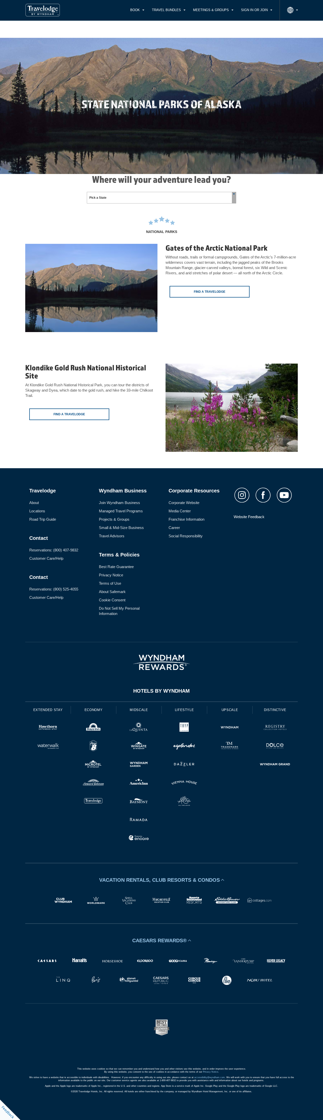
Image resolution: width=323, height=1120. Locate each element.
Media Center (180, 511)
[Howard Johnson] (93, 783)
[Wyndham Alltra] (184, 801)
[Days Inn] (93, 728)
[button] (161, 879)
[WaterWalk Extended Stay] (48, 746)
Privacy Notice (111, 575)
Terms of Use (110, 583)
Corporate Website (184, 502)
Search (279, 29)
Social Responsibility (186, 536)
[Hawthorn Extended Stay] (48, 728)
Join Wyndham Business (119, 502)
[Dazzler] (184, 765)
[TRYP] (184, 728)
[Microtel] (93, 765)
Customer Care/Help (46, 558)
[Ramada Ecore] (139, 838)
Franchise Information (186, 519)
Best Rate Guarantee (116, 567)
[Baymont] (139, 801)
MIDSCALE (139, 710)
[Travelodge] (93, 801)
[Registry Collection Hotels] (275, 728)
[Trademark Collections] (229, 746)
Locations (37, 511)
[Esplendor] (184, 746)
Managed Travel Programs (121, 511)
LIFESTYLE (184, 710)
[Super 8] (93, 746)
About (34, 502)
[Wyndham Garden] (139, 765)
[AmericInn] (139, 783)
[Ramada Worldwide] (139, 820)
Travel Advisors (111, 536)
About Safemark (112, 592)
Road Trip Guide (42, 519)
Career (174, 527)
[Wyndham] (229, 728)
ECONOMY (94, 710)
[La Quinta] (139, 728)
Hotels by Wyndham (161, 691)
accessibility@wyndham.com (209, 1077)
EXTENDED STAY (48, 710)
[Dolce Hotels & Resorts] (275, 746)
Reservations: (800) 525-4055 (53, 589)
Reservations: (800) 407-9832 (53, 550)
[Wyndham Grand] (275, 765)
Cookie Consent (112, 600)
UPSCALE (230, 710)
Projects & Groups (114, 519)
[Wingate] (139, 746)
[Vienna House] (184, 783)
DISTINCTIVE (275, 710)
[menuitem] (137, 10)
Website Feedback (249, 517)
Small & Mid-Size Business (121, 527)
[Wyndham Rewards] (161, 662)
